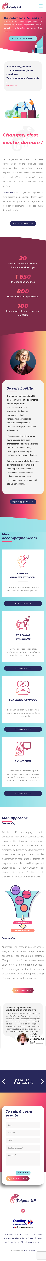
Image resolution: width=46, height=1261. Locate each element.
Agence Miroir (29, 1250)
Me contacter (23, 990)
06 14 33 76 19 (19, 1178)
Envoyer (23, 1173)
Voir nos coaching (23, 224)
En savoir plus (23, 603)
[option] (23, 1019)
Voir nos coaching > (23, 38)
